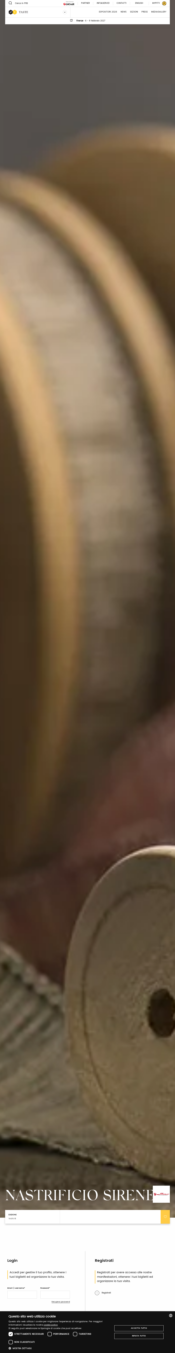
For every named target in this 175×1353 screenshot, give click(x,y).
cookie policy (51, 1325)
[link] (157, 3)
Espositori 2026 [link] (108, 12)
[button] (59, 1348)
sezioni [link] (134, 12)
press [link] (145, 12)
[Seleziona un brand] (65, 12)
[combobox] (170, 1315)
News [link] (124, 12)
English (139, 3)
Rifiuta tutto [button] (139, 1335)
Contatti (121, 3)
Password (44, 1288)
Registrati (106, 1292)
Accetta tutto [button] (139, 1328)
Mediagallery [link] (158, 12)
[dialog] (87, 1332)
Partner (85, 3)
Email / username (15, 1288)
